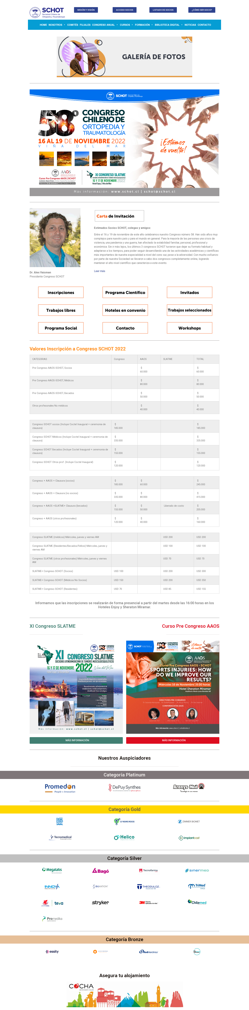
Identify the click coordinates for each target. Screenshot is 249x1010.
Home (43, 24)
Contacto (204, 24)
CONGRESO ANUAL (103, 24)
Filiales (85, 24)
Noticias (190, 24)
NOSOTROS (55, 24)
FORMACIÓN (142, 24)
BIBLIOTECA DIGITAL (167, 24)
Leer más (99, 271)
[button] (86, 10)
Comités (72, 24)
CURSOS (125, 24)
